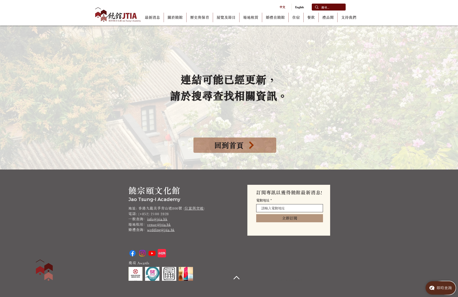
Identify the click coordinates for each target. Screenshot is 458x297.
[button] (175, 17)
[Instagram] (142, 253)
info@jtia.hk (157, 219)
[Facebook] (132, 253)
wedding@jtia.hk (161, 230)
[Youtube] (152, 253)
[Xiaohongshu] (162, 253)
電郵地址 (263, 200)
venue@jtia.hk (159, 224)
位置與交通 (194, 208)
